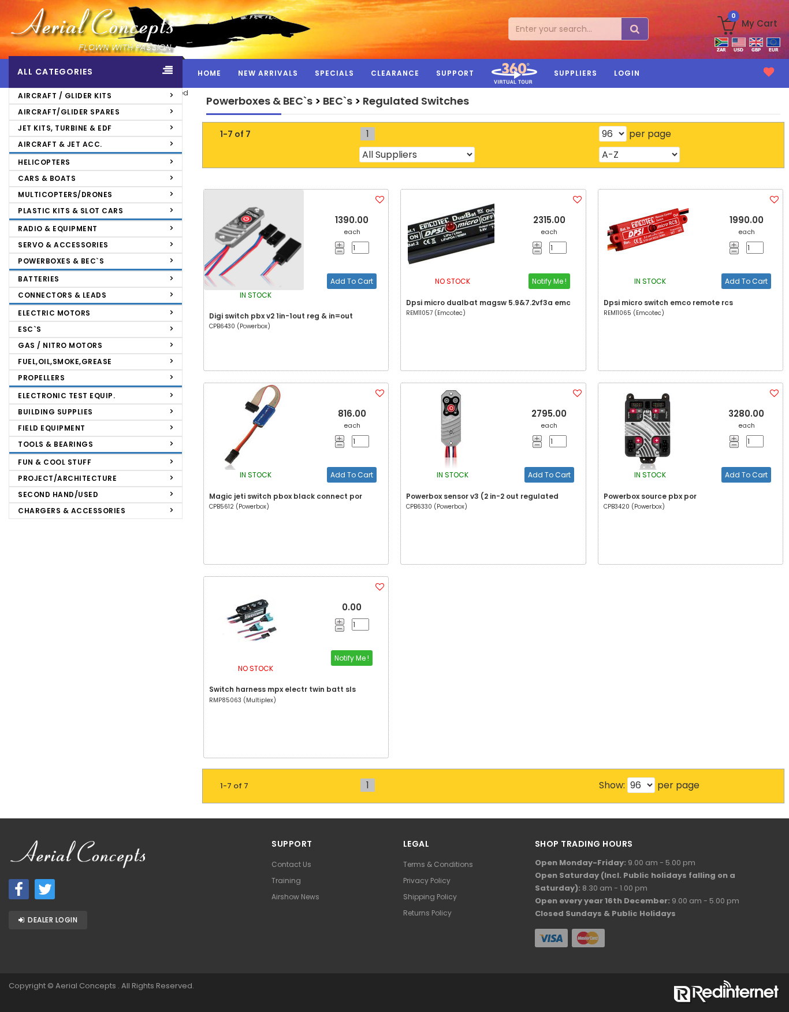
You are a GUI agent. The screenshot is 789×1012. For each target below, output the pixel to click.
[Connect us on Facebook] (19, 889)
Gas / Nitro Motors (60, 345)
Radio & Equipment (58, 228)
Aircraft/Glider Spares (69, 112)
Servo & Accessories (63, 245)
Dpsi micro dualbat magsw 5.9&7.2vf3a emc (488, 302)
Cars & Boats (47, 178)
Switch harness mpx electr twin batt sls (282, 689)
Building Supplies (55, 412)
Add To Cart (351, 281)
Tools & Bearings (55, 444)
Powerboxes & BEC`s (61, 261)
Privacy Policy (427, 880)
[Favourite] (379, 199)
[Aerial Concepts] (99, 29)
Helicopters (44, 162)
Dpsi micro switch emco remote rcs (668, 302)
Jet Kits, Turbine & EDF (65, 128)
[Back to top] (771, 981)
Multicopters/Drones (65, 194)
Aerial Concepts (86, 985)
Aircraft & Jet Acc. (60, 144)
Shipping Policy (430, 897)
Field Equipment (51, 428)
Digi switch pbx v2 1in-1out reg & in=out (281, 316)
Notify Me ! (549, 281)
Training (286, 880)
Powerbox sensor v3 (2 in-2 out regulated (482, 496)
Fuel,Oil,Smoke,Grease (65, 361)
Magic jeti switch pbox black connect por (285, 496)
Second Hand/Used (58, 494)
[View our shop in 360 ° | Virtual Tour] (514, 85)
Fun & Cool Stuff (54, 462)
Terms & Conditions (438, 864)
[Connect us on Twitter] (45, 889)
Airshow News (295, 897)
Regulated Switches (416, 101)
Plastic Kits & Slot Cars (70, 211)
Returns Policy (427, 913)
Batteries (38, 279)
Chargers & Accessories (71, 511)
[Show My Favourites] (769, 72)
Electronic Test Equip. (66, 396)
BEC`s (337, 101)
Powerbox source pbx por (650, 496)
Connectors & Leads (62, 295)
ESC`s (30, 329)
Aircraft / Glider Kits (64, 96)
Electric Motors (54, 313)
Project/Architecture (67, 478)
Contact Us (291, 864)
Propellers (41, 378)
